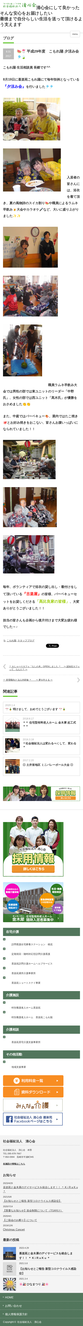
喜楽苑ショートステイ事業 (25, 982)
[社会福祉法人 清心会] (19, 5)
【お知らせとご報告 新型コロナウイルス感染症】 (32, 1200)
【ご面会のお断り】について (20, 1220)
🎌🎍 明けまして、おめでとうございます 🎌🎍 (35, 709)
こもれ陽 (11, 640)
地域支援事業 (18, 1067)
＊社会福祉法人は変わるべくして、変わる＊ (49, 745)
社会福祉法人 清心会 (29, 1322)
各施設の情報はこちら (14, 1164)
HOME (9, 1297)
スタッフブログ (26, 640)
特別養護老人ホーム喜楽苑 (25, 1007)
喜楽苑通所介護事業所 (23, 973)
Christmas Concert (14, 1229)
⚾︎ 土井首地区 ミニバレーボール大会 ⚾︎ (48, 764)
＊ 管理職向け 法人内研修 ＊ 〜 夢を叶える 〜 (28, 680)
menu (75, 34)
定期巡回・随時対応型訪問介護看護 (30, 954)
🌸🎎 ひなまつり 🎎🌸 (34, 1284)
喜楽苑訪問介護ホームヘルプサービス (32, 963)
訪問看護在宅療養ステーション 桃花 (32, 944)
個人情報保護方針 (16, 1314)
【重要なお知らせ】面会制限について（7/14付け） (33, 1210)
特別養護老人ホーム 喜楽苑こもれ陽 (32, 1017)
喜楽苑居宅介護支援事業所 (25, 1042)
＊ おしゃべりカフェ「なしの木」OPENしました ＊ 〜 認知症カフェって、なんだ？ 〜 (44, 668)
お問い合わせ (13, 1305)
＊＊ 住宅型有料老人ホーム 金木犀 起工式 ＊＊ (49, 724)
